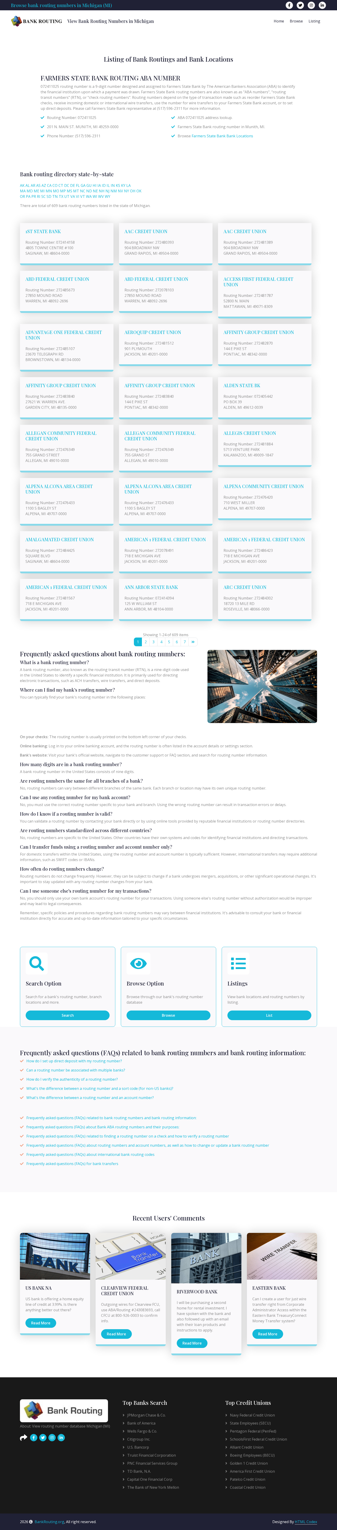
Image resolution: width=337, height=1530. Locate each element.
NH (102, 190)
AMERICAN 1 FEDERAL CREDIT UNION (165, 539)
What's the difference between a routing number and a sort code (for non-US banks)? (99, 1088)
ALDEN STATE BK (242, 385)
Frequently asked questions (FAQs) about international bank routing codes (90, 1154)
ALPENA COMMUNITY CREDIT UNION (264, 486)
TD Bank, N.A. (138, 1471)
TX (61, 196)
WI (95, 196)
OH (132, 190)
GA (83, 185)
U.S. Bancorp (137, 1447)
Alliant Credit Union (246, 1447)
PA (28, 196)
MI (42, 190)
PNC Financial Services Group (151, 1463)
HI (95, 185)
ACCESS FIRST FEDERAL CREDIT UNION (258, 281)
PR (33, 196)
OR (22, 196)
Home (279, 21)
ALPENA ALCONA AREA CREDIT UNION (59, 489)
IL (108, 185)
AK (22, 185)
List (269, 1015)
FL (78, 185)
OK (138, 190)
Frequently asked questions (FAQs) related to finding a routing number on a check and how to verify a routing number (127, 1136)
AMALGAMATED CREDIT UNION (59, 539)
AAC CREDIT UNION (145, 231)
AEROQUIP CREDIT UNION (152, 332)
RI (38, 196)
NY (126, 190)
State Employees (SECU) (250, 1423)
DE (72, 185)
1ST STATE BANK (43, 231)
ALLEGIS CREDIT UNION (250, 433)
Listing (314, 21)
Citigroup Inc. (138, 1439)
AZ (43, 185)
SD (49, 196)
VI (77, 196)
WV (101, 196)
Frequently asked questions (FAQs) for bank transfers (72, 1163)
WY (107, 196)
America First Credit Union (252, 1471)
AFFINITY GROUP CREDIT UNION (259, 332)
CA (49, 185)
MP (63, 190)
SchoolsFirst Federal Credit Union (258, 1439)
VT (82, 196)
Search (68, 1015)
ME (36, 190)
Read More (40, 1323)
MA (23, 190)
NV (120, 190)
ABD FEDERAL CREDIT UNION (57, 279)
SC (43, 196)
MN (49, 190)
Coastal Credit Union (247, 1487)
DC (66, 185)
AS (38, 185)
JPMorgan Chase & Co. (146, 1415)
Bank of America (140, 1423)
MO (56, 190)
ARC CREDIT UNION (245, 587)
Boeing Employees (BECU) (252, 1455)
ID (104, 185)
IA (99, 185)
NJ (107, 190)
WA (89, 196)
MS (69, 190)
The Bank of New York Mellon (152, 1487)
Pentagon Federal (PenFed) (252, 1431)
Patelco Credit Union (247, 1479)
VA (72, 196)
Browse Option (145, 983)
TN (55, 196)
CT (60, 185)
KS (118, 185)
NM (113, 190)
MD (30, 190)
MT (76, 190)
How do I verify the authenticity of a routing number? (72, 1079)
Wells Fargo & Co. (141, 1431)
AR (33, 185)
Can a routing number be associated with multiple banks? (75, 1070)
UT (66, 196)
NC (82, 190)
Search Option (43, 983)
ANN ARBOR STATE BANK (151, 587)
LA (128, 185)
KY (123, 185)
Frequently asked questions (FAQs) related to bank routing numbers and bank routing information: (111, 1117)
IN (113, 185)
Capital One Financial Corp (149, 1479)
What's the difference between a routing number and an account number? (90, 1097)
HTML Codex (306, 1521)
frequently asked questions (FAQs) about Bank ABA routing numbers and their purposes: (102, 1127)
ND (89, 190)
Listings (237, 983)
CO (55, 185)
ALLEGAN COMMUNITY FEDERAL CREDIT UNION (61, 436)
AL (27, 185)
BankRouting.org (49, 1521)
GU (89, 185)
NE (95, 190)
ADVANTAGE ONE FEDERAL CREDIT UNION (63, 335)
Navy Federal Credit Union (252, 1415)
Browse (296, 21)
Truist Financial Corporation (151, 1455)
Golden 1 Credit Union (248, 1463)
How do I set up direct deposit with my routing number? (74, 1060)
